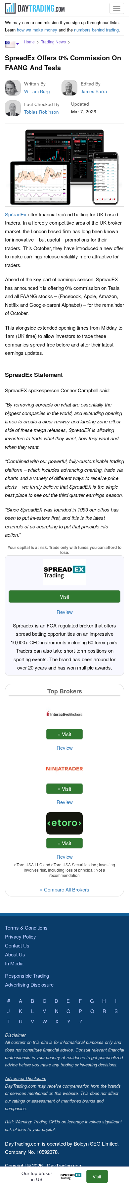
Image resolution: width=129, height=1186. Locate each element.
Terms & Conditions (26, 927)
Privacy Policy (20, 936)
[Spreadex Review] (72, 1176)
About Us (15, 954)
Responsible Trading (27, 975)
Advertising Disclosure (29, 984)
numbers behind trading (96, 30)
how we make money (37, 30)
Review (65, 611)
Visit (64, 596)
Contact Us (17, 945)
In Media (14, 963)
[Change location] (12, 44)
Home (29, 41)
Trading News (53, 41)
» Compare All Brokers (64, 889)
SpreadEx (15, 214)
